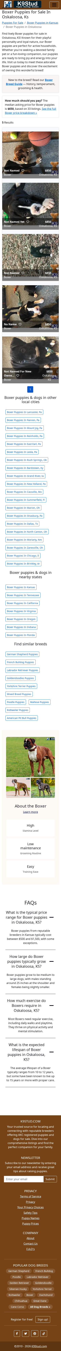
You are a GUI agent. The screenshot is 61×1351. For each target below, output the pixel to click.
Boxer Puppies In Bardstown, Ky (25, 468)
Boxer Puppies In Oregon (21, 619)
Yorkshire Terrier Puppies (21, 686)
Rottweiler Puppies (17, 710)
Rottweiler (14, 1295)
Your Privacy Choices (30, 1207)
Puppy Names (30, 1218)
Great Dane (39, 1300)
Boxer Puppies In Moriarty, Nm (24, 539)
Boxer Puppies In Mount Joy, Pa (24, 428)
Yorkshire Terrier (42, 1289)
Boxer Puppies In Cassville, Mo (24, 491)
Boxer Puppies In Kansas (21, 587)
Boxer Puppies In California (22, 603)
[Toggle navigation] (54, 4)
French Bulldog (44, 1271)
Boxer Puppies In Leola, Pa (22, 452)
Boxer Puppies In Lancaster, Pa (24, 412)
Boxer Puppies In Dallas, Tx (22, 523)
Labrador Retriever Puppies (22, 670)
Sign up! (43, 1319)
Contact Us (31, 1243)
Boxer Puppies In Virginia (21, 611)
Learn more (30, 812)
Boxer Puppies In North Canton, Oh (27, 531)
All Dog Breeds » (40, 1306)
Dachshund (46, 1295)
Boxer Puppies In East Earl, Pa (24, 444)
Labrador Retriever (37, 1277)
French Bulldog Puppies (20, 662)
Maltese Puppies (39, 702)
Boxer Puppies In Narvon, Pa (23, 420)
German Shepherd (18, 1271)
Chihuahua (21, 1300)
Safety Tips (30, 1213)
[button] (23, 170)
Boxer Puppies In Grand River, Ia (25, 475)
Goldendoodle (43, 1282)
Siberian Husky (18, 1289)
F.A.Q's (30, 1249)
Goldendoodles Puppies (20, 678)
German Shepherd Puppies (22, 654)
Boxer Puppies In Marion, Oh (23, 507)
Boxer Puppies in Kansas (42, 23)
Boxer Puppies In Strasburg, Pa (24, 515)
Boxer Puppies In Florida (21, 635)
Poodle (17, 1277)
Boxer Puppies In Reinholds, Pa (24, 436)
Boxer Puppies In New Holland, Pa (26, 483)
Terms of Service (30, 1196)
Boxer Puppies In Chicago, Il (23, 555)
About (30, 1238)
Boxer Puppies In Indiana (21, 627)
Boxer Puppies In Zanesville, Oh (25, 547)
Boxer (29, 1295)
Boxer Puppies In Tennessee (23, 595)
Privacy (30, 1202)
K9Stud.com (39, 1346)
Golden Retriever (19, 1282)
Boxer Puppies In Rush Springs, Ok (27, 460)
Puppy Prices (30, 1223)
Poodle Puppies (15, 702)
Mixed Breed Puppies (19, 694)
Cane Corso (17, 1306)
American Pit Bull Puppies (21, 718)
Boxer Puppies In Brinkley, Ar (23, 563)
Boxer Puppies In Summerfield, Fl (26, 499)
